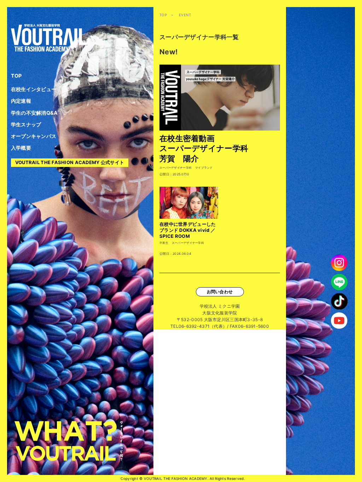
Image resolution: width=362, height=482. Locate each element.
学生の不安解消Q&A (34, 113)
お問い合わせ (220, 291)
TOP (16, 76)
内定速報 (21, 101)
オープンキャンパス (34, 136)
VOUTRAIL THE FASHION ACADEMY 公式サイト (69, 162)
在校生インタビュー (34, 89)
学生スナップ (26, 124)
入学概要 (21, 148)
